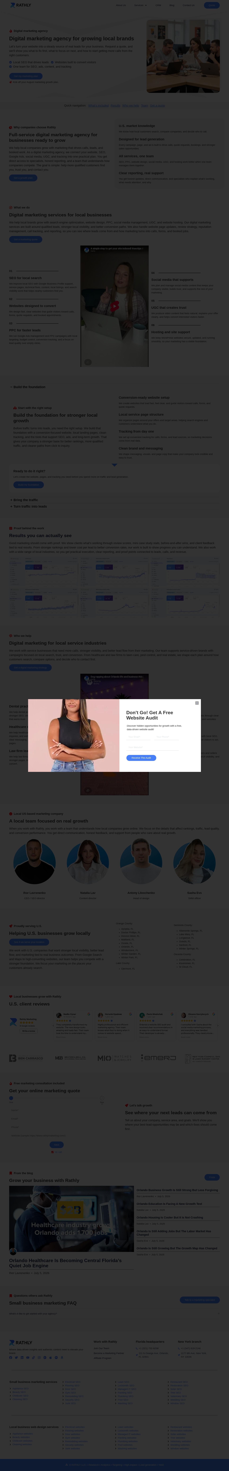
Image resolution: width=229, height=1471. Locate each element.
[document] (114, 735)
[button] (197, 703)
